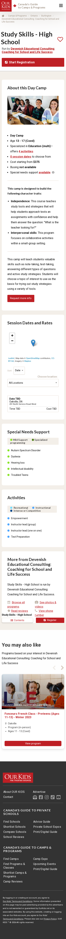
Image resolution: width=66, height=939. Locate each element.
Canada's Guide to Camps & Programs (27, 849)
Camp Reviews (13, 881)
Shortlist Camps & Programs (15, 874)
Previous (54, 667)
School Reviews (13, 837)
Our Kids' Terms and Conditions (17, 901)
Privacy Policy (50, 919)
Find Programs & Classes (14, 865)
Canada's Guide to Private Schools (27, 812)
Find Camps (11, 859)
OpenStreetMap (33, 358)
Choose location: (48, 376)
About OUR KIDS (14, 791)
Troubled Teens (19, 475)
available (45, 172)
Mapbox (27, 360)
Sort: (10, 370)
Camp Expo (40, 859)
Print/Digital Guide (45, 832)
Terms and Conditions (13, 919)
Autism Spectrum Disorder (26, 450)
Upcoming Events (44, 864)
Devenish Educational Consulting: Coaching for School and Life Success (28, 50)
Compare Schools (14, 832)
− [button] (12, 341)
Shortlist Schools (14, 826)
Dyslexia (15, 456)
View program (33, 743)
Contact (8, 797)
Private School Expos (47, 826)
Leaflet (11, 358)
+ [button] (12, 335)
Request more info (21, 298)
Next (62, 667)
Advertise (39, 791)
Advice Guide (41, 821)
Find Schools (11, 821)
